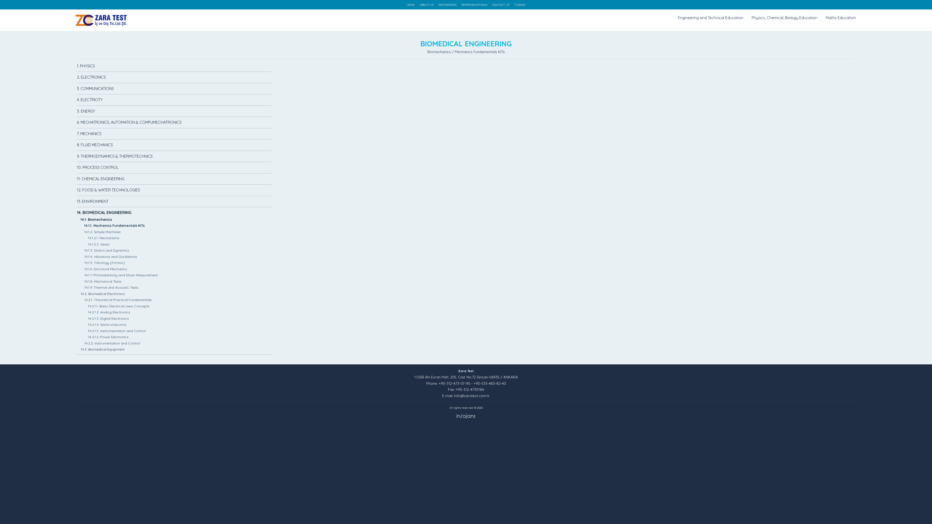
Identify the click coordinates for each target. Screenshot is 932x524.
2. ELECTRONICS (91, 77)
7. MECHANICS (89, 133)
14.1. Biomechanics (96, 219)
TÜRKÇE (519, 5)
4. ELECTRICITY (90, 99)
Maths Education (841, 17)
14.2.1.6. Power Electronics (108, 337)
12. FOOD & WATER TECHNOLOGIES (108, 190)
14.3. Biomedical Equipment (103, 349)
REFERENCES (448, 5)
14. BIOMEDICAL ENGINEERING (104, 212)
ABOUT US (427, 5)
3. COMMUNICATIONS (95, 88)
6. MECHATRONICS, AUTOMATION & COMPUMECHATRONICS (129, 122)
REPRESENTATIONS (474, 5)
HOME (411, 5)
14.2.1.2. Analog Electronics (109, 312)
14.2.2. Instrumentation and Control (112, 343)
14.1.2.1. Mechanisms (103, 238)
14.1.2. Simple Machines (102, 232)
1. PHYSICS (86, 66)
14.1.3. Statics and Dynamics (106, 250)
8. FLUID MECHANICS (95, 144)
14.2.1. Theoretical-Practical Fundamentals (118, 300)
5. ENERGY (86, 111)
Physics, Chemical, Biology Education (784, 17)
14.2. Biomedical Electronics (103, 294)
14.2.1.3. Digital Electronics (108, 318)
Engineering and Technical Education (710, 17)
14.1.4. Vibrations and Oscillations (110, 256)
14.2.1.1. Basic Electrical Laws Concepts (119, 306)
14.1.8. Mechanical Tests (102, 281)
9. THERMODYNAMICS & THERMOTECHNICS (115, 156)
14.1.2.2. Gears (99, 244)
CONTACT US (500, 5)
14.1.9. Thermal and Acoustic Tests (111, 287)
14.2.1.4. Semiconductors (107, 324)
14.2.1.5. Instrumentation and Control (117, 331)
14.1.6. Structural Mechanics (105, 269)
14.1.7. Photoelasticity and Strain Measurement (121, 275)
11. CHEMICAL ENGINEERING (101, 178)
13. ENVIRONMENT (92, 201)
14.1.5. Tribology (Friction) (104, 263)
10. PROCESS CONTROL (98, 167)
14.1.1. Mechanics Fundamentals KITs (114, 225)
